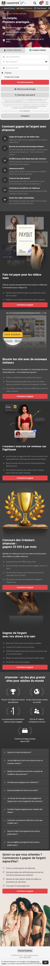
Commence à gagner (25, 305)
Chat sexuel (41, 8)
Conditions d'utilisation (35, 99)
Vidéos (26, 8)
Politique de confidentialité (13, 101)
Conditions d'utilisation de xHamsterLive (25, 108)
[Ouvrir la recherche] (35, 3)
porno (30, 955)
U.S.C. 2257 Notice (25, 957)
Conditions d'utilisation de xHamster (34, 106)
